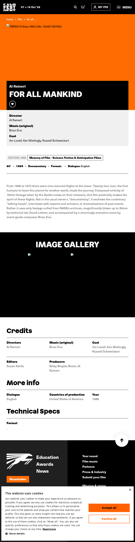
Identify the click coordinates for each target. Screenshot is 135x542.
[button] (44, 533)
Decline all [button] (109, 518)
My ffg (103, 7)
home (10, 19)
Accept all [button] (109, 507)
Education (47, 457)
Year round (90, 456)
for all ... (31, 19)
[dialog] (67, 513)
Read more (49, 529)
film (20, 19)
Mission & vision (94, 486)
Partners (88, 466)
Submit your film (94, 477)
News (42, 470)
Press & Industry (94, 472)
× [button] (130, 490)
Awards (44, 464)
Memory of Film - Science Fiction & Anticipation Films (65, 158)
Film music (90, 461)
